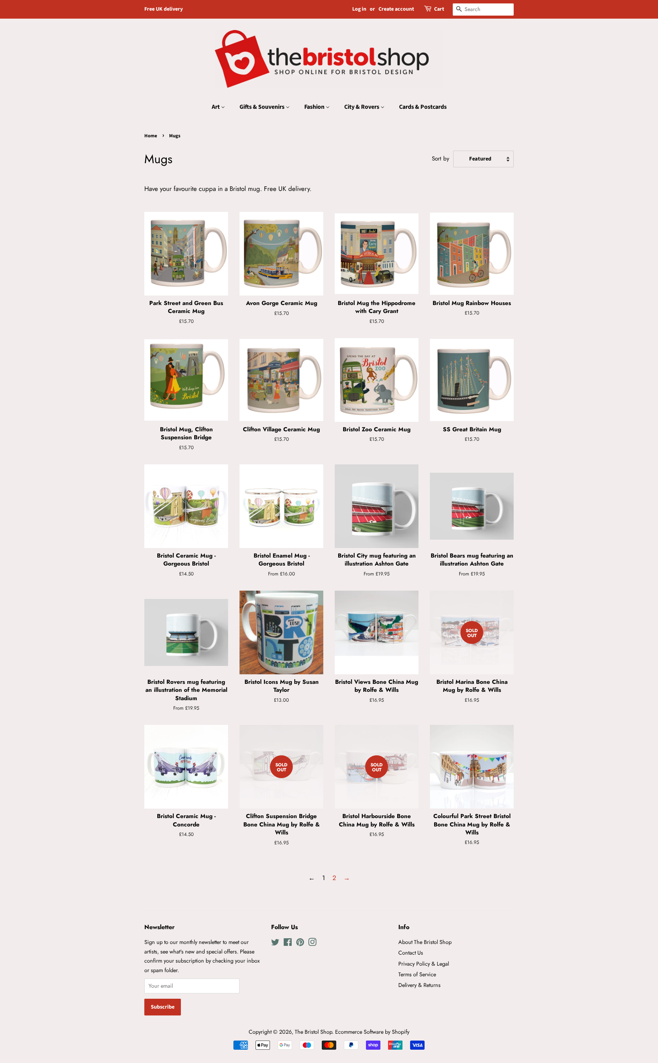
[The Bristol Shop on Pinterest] (300, 943)
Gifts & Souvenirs (263, 107)
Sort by (440, 158)
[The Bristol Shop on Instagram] (312, 943)
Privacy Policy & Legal (423, 964)
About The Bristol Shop (425, 942)
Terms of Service (417, 974)
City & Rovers (362, 107)
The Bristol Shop (313, 1032)
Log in (359, 9)
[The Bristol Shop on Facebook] (287, 943)
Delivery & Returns (419, 985)
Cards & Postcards (423, 107)
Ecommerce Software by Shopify (372, 1032)
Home (150, 135)
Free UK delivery (163, 9)
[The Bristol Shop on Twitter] (275, 943)
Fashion (315, 107)
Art (216, 107)
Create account (396, 9)
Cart (439, 9)
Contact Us (410, 953)
